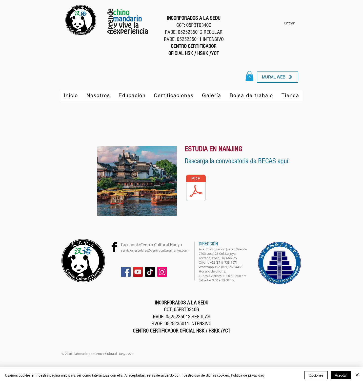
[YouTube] (138, 272)
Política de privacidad (247, 375)
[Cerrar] (357, 375)
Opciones (316, 375)
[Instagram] (162, 272)
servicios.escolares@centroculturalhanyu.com (154, 250)
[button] (137, 181)
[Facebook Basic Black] (114, 247)
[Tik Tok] (150, 272)
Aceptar (341, 375)
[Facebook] (126, 272)
